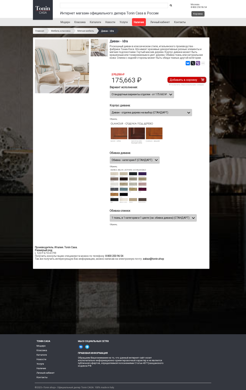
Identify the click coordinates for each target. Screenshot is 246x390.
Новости (110, 22)
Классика (80, 22)
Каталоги (95, 22)
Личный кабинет (160, 22)
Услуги (124, 22)
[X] (193, 63)
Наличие (139, 22)
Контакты (180, 22)
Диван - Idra (107, 31)
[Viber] (198, 63)
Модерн (65, 22)
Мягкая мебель (85, 31)
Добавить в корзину (183, 80)
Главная (39, 31)
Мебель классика (60, 31)
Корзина (198, 13)
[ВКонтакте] (188, 63)
